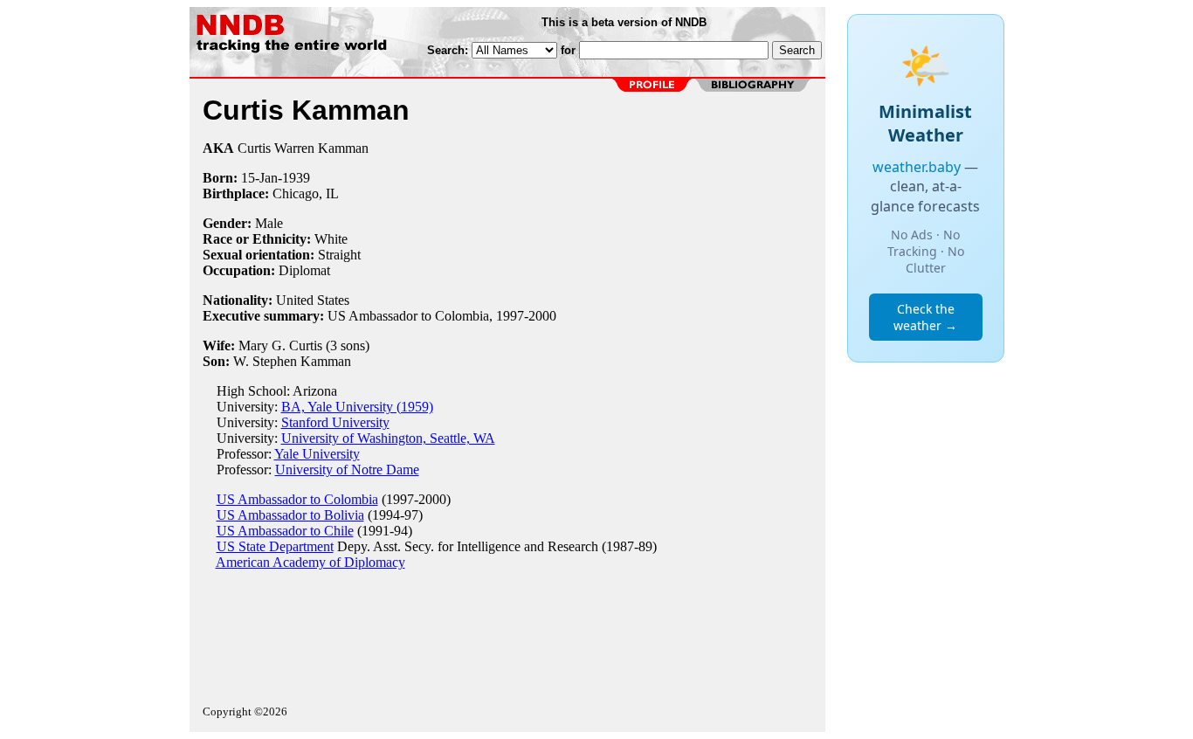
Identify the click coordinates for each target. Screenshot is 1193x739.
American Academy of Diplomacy (310, 562)
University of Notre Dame (347, 469)
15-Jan (259, 177)
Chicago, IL (305, 193)
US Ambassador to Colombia (297, 499)
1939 (296, 177)
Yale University (317, 453)
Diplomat (304, 270)
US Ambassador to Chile (285, 530)
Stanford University (335, 422)
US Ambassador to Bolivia (290, 515)
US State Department (275, 546)
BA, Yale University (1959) (357, 406)
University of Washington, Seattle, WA (388, 438)
